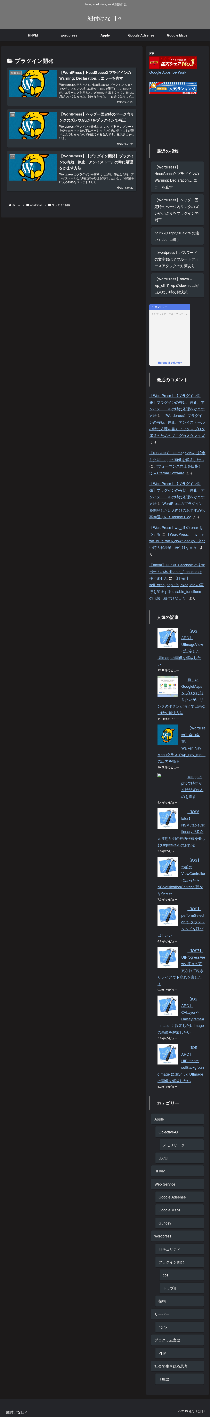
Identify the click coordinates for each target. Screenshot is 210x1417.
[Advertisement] (169, 114)
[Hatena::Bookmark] (170, 363)
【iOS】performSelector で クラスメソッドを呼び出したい (181, 922)
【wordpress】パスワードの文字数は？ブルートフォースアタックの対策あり (176, 259)
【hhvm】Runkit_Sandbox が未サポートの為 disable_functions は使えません (177, 571)
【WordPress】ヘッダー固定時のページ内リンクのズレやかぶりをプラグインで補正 (176, 209)
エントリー (161, 307)
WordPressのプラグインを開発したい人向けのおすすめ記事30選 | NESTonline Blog (177, 510)
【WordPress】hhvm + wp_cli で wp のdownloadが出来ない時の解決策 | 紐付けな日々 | (177, 540)
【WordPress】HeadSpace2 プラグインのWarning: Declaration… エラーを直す (176, 176)
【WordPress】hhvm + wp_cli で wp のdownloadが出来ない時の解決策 (176, 285)
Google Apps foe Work (167, 72)
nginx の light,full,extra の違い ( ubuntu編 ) (176, 236)
